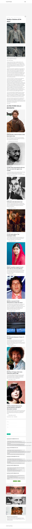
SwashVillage (9, 1)
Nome (8, 421)
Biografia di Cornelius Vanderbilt (12, 495)
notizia (12, 17)
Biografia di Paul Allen (10, 485)
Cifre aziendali (8, 493)
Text (7, 427)
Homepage (8, 17)
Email (8, 424)
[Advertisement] (16, 9)
